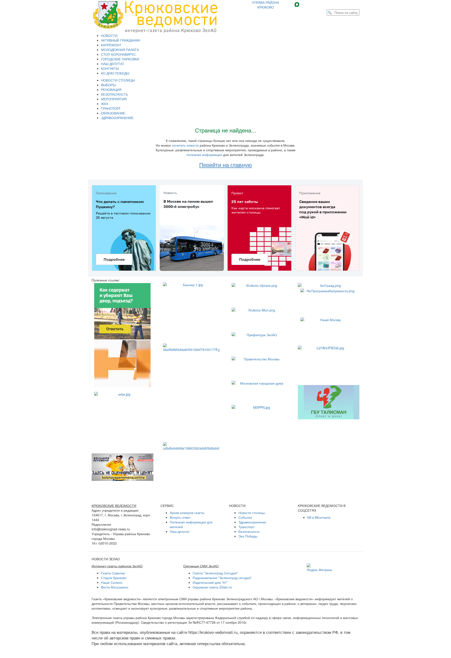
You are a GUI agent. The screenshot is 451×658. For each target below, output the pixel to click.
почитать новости (185, 145)
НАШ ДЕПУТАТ (112, 63)
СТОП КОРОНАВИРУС (118, 54)
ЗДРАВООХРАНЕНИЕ (117, 117)
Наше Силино (111, 582)
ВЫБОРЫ (108, 84)
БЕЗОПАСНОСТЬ (114, 94)
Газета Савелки (113, 573)
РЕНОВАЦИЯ (111, 89)
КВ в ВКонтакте (318, 517)
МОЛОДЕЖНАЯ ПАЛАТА (120, 49)
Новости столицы (251, 512)
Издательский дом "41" (210, 582)
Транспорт (246, 526)
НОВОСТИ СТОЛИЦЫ (118, 80)
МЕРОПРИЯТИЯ (114, 99)
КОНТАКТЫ (110, 68)
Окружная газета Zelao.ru (212, 587)
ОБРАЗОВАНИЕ (113, 113)
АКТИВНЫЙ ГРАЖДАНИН (120, 40)
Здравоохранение (252, 522)
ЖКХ (104, 103)
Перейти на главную (225, 164)
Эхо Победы (247, 536)
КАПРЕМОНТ (111, 45)
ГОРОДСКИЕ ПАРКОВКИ (120, 59)
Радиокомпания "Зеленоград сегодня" (222, 577)
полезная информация (204, 154)
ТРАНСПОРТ (111, 108)
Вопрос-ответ (180, 517)
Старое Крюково (113, 577)
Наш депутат (180, 531)
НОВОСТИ (109, 35)
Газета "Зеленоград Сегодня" (215, 573)
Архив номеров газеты (187, 512)
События (245, 517)
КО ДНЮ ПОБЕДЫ (115, 73)
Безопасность (249, 531)
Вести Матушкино (114, 587)
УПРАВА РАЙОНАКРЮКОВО (265, 4)
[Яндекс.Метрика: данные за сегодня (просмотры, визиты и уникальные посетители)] (319, 568)
